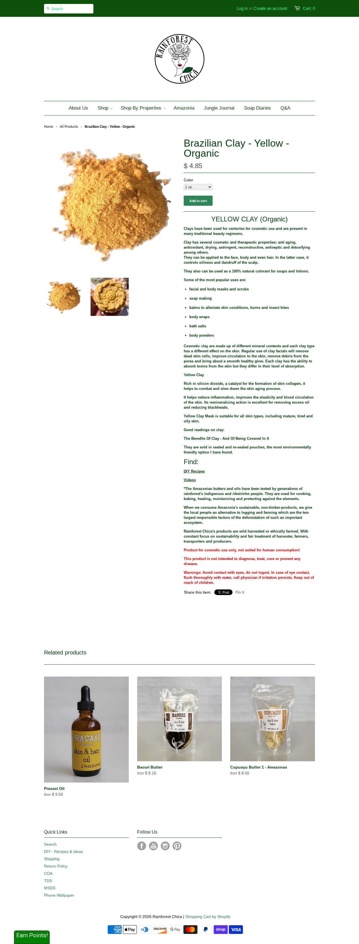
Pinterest (176, 845)
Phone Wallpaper (59, 895)
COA (48, 873)
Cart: (309, 8)
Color (188, 180)
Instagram (165, 845)
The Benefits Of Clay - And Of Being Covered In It (226, 438)
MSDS (49, 888)
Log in (242, 8)
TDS (48, 880)
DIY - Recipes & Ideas (63, 851)
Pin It (239, 592)
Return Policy (56, 866)
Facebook (141, 845)
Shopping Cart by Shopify (208, 916)
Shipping (51, 859)
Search (50, 844)
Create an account (270, 8)
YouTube (153, 845)
